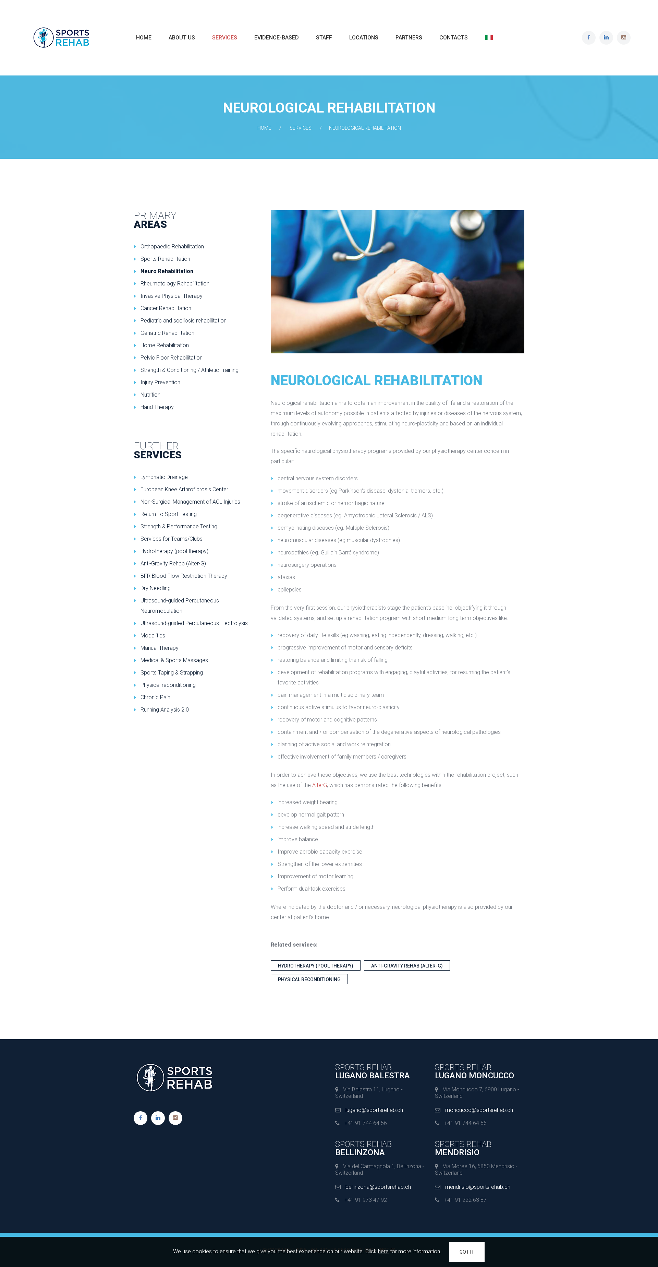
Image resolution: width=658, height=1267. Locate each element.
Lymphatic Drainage (164, 477)
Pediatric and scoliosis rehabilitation (184, 320)
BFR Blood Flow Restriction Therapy (184, 576)
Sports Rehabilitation (165, 259)
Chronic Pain (155, 697)
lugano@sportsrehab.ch (374, 1110)
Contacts (453, 37)
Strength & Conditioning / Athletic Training (190, 370)
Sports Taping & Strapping (172, 672)
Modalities (153, 635)
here (383, 1251)
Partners (408, 37)
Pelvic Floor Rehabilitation (172, 357)
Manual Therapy (160, 648)
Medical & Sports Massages (174, 660)
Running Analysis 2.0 (165, 709)
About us (182, 37)
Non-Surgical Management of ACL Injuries (190, 501)
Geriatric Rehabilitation (167, 333)
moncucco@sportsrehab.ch (479, 1110)
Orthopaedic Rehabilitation (172, 246)
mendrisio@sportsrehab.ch (477, 1187)
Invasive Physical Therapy (172, 296)
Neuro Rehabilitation (167, 271)
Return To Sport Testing (169, 514)
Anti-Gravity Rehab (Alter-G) (407, 966)
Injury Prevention (160, 382)
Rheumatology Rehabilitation (175, 283)
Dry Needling (156, 588)
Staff (324, 37)
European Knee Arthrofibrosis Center (184, 489)
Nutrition (150, 394)
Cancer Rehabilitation (166, 308)
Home (143, 37)
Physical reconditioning (309, 979)
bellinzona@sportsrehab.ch (378, 1187)
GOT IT (467, 1252)
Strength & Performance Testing (179, 526)
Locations (363, 37)
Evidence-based (276, 37)
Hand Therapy (157, 407)
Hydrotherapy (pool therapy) (315, 966)
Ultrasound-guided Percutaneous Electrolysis (194, 623)
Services (224, 37)
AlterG (319, 785)
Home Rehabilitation (165, 345)
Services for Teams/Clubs (172, 539)
